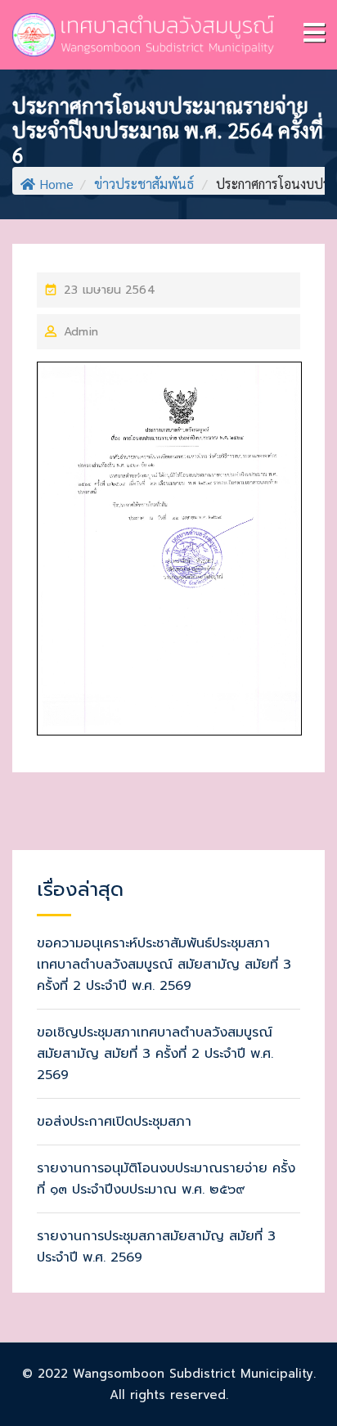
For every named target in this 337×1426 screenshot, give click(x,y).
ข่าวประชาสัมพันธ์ (144, 183)
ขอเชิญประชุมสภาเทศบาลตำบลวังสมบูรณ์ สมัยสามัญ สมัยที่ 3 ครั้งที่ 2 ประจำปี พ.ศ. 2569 (155, 1054)
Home (56, 183)
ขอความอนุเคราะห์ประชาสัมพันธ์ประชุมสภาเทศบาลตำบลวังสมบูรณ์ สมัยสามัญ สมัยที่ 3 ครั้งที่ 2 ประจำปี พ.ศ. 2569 (164, 964)
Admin (81, 331)
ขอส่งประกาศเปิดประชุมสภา (114, 1121)
